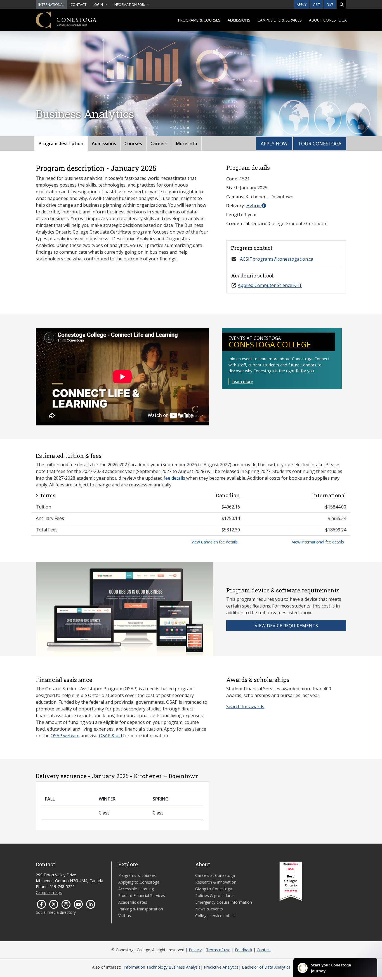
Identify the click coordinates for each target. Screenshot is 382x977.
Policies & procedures (215, 895)
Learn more (242, 381)
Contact (264, 949)
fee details (174, 478)
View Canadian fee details (215, 542)
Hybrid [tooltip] (253, 206)
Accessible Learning (136, 888)
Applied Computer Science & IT (270, 285)
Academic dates (132, 902)
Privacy (195, 949)
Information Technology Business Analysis (162, 967)
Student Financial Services (141, 895)
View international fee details (318, 542)
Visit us (124, 915)
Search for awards (245, 706)
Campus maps (49, 892)
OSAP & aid (110, 736)
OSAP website (65, 736)
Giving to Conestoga (213, 888)
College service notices (216, 915)
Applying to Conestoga (138, 882)
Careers (159, 143)
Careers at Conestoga (215, 875)
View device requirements (286, 626)
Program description (61, 143)
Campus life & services (280, 20)
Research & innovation (215, 882)
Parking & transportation (140, 909)
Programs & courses (199, 20)
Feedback (243, 949)
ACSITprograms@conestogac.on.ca (276, 259)
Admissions (239, 20)
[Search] (341, 4)
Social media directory (56, 912)
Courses (133, 143)
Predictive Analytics (221, 967)
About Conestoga (328, 20)
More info (186, 143)
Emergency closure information (223, 902)
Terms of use (218, 949)
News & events (209, 909)
